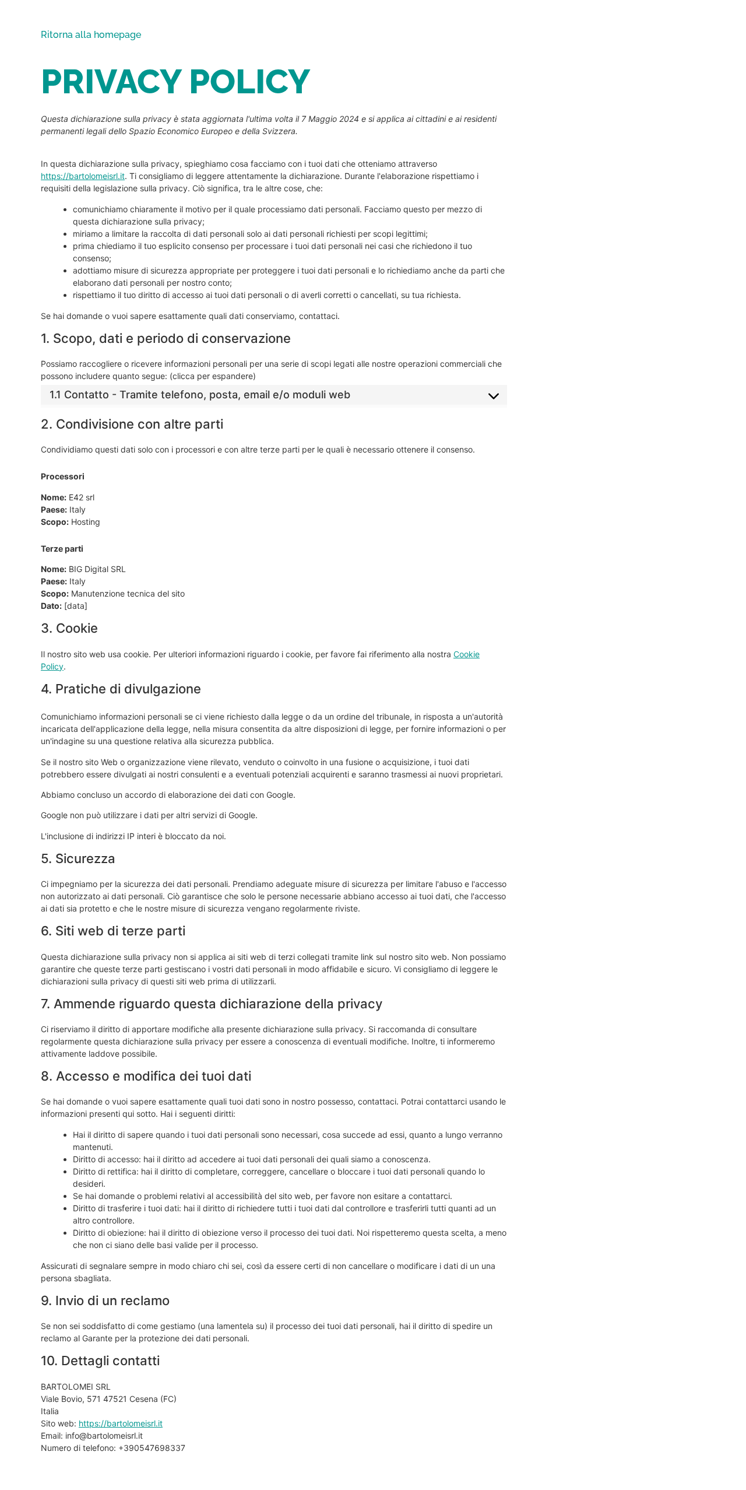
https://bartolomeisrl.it (83, 176)
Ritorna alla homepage (91, 34)
